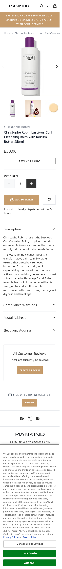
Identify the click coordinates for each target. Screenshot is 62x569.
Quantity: (11, 175)
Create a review (30, 370)
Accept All (29, 562)
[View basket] (55, 6)
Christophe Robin (17, 127)
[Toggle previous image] (2, 66)
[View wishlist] (48, 6)
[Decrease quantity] (9, 183)
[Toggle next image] (57, 66)
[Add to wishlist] (49, 200)
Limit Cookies (29, 553)
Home (7, 33)
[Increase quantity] (31, 183)
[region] (30, 506)
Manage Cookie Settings (30, 543)
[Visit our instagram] (38, 418)
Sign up (30, 402)
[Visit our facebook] (22, 418)
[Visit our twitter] (30, 418)
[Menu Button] (3, 6)
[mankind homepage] (19, 6)
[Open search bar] (42, 6)
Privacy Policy (10, 537)
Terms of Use (29, 537)
